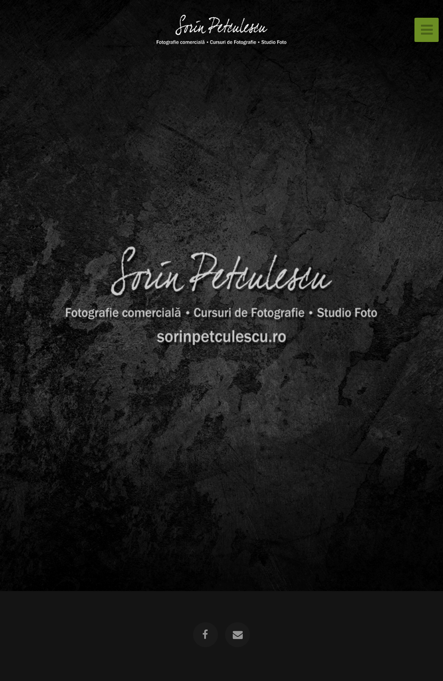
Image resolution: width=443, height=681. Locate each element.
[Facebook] (205, 634)
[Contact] (237, 634)
